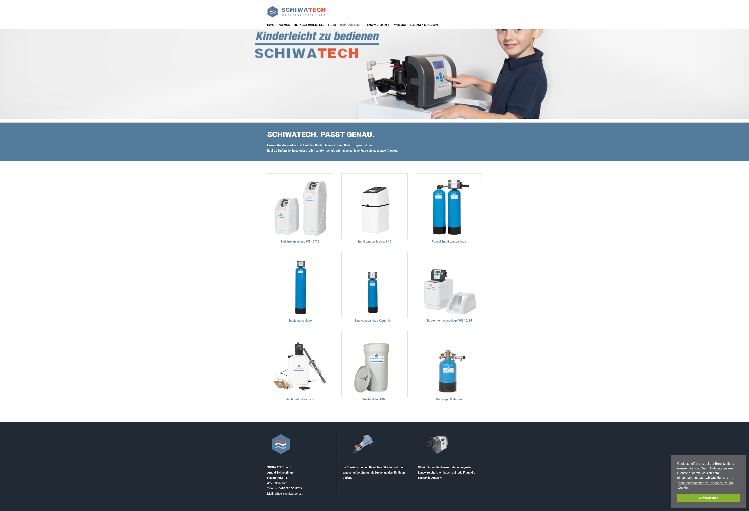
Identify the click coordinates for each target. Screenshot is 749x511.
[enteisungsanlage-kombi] (374, 253)
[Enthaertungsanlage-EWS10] (374, 175)
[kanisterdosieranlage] (300, 332)
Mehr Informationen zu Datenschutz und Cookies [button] (705, 485)
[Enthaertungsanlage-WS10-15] (300, 175)
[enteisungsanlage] (300, 253)
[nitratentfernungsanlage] (449, 253)
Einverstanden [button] (708, 497)
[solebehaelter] (374, 332)
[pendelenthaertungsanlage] (449, 175)
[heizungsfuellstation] (449, 332)
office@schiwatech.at (288, 493)
